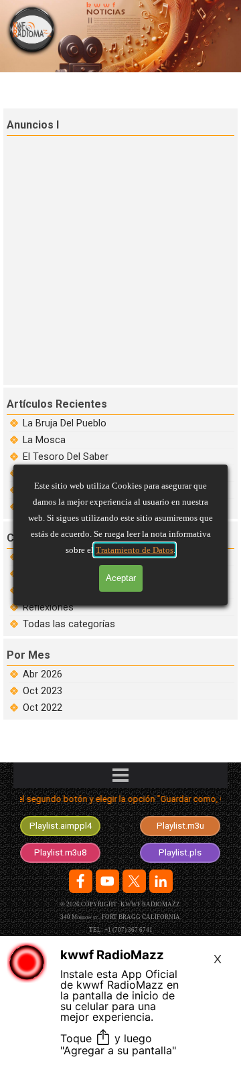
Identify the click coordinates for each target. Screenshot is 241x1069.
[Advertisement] (120, 258)
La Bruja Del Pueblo (64, 423)
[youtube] (107, 881)
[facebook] (80, 881)
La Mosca (44, 440)
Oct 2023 (42, 691)
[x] (134, 881)
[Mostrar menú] (120, 775)
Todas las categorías (69, 624)
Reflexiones (48, 607)
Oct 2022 (42, 708)
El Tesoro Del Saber (65, 456)
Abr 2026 (42, 674)
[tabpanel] (120, 802)
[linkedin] (161, 881)
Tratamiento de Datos (134, 550)
